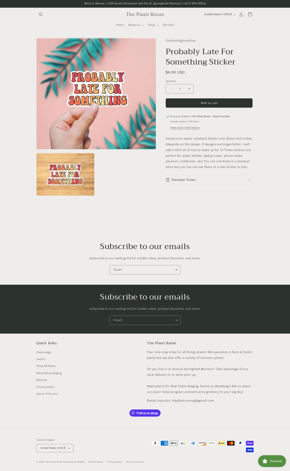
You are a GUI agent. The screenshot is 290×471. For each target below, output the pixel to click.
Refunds (41, 380)
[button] (40, 14)
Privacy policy (45, 387)
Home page (43, 352)
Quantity (171, 80)
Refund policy (96, 462)
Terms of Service (47, 393)
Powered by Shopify (74, 462)
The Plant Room (54, 462)
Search (41, 359)
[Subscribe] (176, 269)
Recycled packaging (49, 373)
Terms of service (135, 462)
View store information (185, 127)
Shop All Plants (46, 366)
